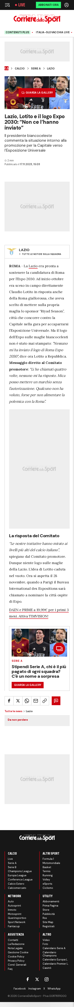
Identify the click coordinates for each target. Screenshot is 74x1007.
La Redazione (16, 944)
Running (48, 875)
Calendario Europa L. (55, 959)
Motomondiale (51, 863)
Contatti (13, 940)
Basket (47, 867)
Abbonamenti (51, 901)
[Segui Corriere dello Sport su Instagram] (46, 979)
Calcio (20, 68)
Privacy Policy (16, 960)
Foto (45, 944)
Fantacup (14, 926)
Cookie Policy (16, 956)
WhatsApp (54, 988)
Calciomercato (17, 888)
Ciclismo (48, 888)
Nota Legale (15, 948)
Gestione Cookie (18, 952)
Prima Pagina (50, 905)
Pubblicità (49, 914)
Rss (45, 918)
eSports (47, 883)
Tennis (47, 871)
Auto (11, 901)
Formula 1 (48, 859)
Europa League (17, 875)
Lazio (51, 68)
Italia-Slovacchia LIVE (53, 32)
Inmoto (12, 909)
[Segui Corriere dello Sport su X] (37, 979)
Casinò (47, 968)
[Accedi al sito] (67, 5)
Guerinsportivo (17, 918)
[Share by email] (35, 700)
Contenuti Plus (17, 32)
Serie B (12, 867)
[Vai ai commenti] (56, 700)
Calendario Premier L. (56, 963)
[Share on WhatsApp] (26, 700)
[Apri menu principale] (7, 5)
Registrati (48, 926)
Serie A (36, 68)
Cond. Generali (17, 964)
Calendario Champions (50, 954)
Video (46, 940)
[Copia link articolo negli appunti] (44, 700)
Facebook (20, 988)
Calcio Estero (16, 883)
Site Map (48, 922)
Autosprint (14, 905)
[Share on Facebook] (9, 700)
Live (21, 5)
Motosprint (14, 914)
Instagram (34, 988)
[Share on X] (18, 700)
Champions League (20, 871)
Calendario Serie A (54, 948)
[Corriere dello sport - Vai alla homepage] (37, 19)
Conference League (20, 879)
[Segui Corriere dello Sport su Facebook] (27, 979)
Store (46, 909)
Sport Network (16, 922)
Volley (46, 879)
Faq (10, 969)
